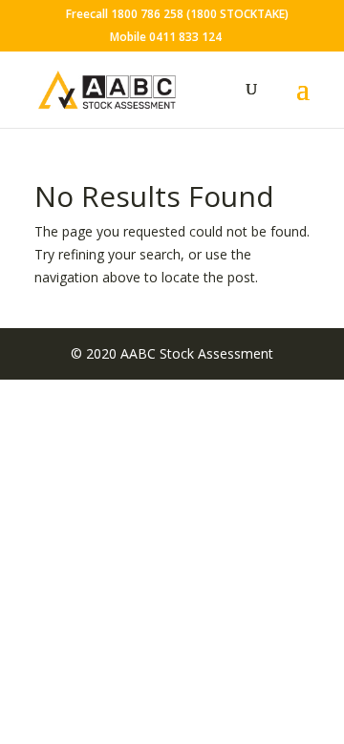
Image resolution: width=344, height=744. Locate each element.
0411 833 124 (185, 37)
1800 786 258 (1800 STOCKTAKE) (200, 14)
